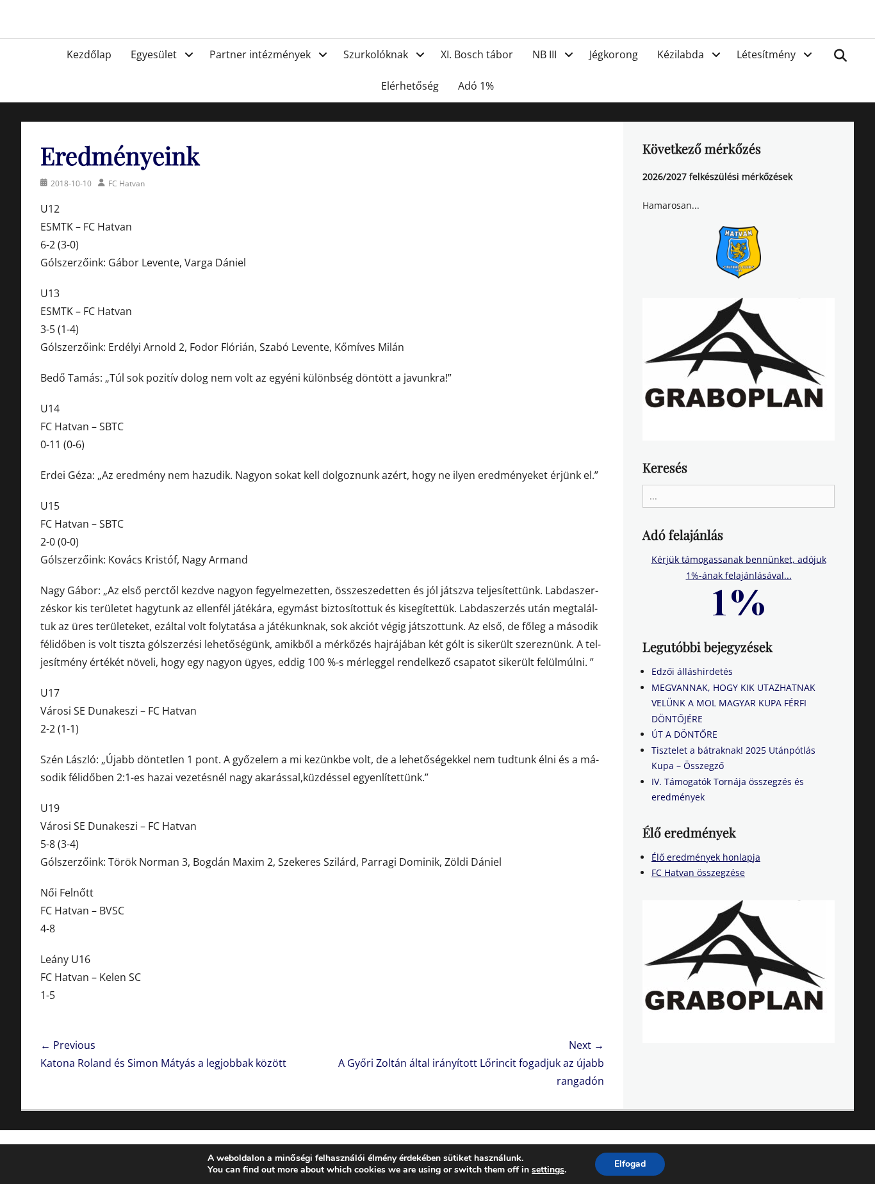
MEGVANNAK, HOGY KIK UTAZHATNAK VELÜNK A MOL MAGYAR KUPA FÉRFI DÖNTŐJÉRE (733, 703)
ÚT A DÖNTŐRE (684, 734)
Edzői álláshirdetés (692, 671)
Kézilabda (680, 54)
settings (548, 1170)
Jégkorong (613, 54)
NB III (544, 54)
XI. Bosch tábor (477, 54)
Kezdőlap (89, 54)
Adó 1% (476, 86)
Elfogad (630, 1164)
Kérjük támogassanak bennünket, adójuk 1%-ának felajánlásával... (738, 567)
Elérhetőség (410, 86)
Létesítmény (766, 54)
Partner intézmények (260, 54)
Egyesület (154, 54)
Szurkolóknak (375, 54)
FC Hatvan (126, 183)
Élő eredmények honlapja (705, 857)
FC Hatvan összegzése (698, 872)
